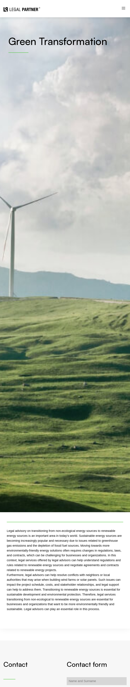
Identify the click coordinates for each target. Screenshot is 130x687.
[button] (123, 8)
